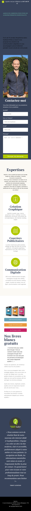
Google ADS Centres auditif (15, 324)
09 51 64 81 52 (16, 504)
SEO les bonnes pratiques (15, 319)
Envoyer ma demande (15, 156)
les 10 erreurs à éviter (15, 330)
